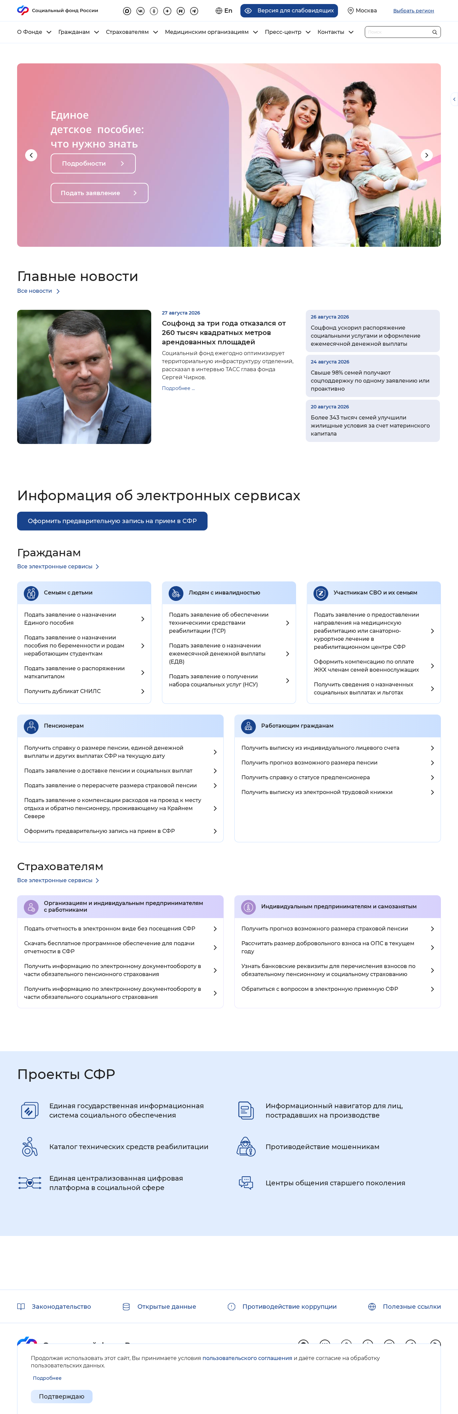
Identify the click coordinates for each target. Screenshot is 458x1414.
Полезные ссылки (412, 1307)
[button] (31, 155)
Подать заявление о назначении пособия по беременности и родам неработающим (74, 645)
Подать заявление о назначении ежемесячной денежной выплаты (217, 653)
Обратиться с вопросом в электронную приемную (319, 989)
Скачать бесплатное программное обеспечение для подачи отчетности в (109, 947)
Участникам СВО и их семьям (375, 592)
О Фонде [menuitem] (29, 32)
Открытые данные (166, 1307)
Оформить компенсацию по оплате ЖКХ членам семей (366, 666)
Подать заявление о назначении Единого (70, 619)
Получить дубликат (62, 691)
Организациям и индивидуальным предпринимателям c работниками (123, 906)
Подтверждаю (61, 1396)
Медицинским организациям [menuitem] (207, 32)
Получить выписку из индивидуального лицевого (320, 748)
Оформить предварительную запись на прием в (99, 831)
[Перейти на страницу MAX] (127, 10)
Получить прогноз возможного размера (309, 762)
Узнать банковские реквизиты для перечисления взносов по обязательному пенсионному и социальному (328, 970)
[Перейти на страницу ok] (154, 10)
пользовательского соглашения (247, 1358)
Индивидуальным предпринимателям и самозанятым (339, 906)
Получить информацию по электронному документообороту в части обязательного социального (112, 993)
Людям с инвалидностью (224, 592)
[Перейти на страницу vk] (140, 10)
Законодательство (61, 1307)
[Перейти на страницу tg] (194, 10)
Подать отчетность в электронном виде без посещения (109, 928)
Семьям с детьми (68, 592)
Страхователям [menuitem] (127, 32)
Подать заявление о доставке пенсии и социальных (108, 771)
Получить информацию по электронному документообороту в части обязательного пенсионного (112, 970)
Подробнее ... (178, 388)
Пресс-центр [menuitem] (283, 32)
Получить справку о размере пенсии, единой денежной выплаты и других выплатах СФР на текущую (103, 752)
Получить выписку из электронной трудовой (317, 792)
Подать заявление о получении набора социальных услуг (213, 680)
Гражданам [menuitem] (74, 32)
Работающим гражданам (297, 726)
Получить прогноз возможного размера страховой (324, 928)
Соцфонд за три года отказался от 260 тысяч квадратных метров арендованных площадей (224, 332)
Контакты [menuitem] (331, 32)
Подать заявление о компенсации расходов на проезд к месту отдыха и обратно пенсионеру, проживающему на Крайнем (112, 808)
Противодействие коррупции (289, 1307)
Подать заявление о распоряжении (74, 672)
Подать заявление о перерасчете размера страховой (110, 785)
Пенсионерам (64, 726)
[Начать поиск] (434, 30)
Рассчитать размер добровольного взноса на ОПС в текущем (327, 947)
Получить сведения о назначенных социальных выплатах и (363, 688)
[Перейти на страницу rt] (181, 10)
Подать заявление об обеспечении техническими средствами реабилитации (219, 623)
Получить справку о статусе (305, 777)
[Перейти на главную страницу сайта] (57, 10)
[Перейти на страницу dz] (167, 10)
